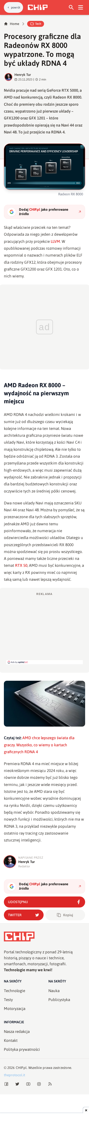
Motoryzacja (14, 1008)
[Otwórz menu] (80, 7)
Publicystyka (59, 999)
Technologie (14, 990)
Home (14, 24)
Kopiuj (68, 915)
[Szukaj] (71, 7)
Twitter (14, 915)
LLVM (55, 241)
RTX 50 (21, 565)
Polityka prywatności (22, 1049)
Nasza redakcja (17, 1031)
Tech (38, 23)
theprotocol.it (14, 1075)
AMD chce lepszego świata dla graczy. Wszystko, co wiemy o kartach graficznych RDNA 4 (39, 745)
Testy (8, 999)
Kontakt (11, 1040)
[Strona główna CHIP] (37, 7)
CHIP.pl (21, 1068)
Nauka (54, 990)
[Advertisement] (44, 628)
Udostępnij (18, 902)
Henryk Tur (22, 74)
